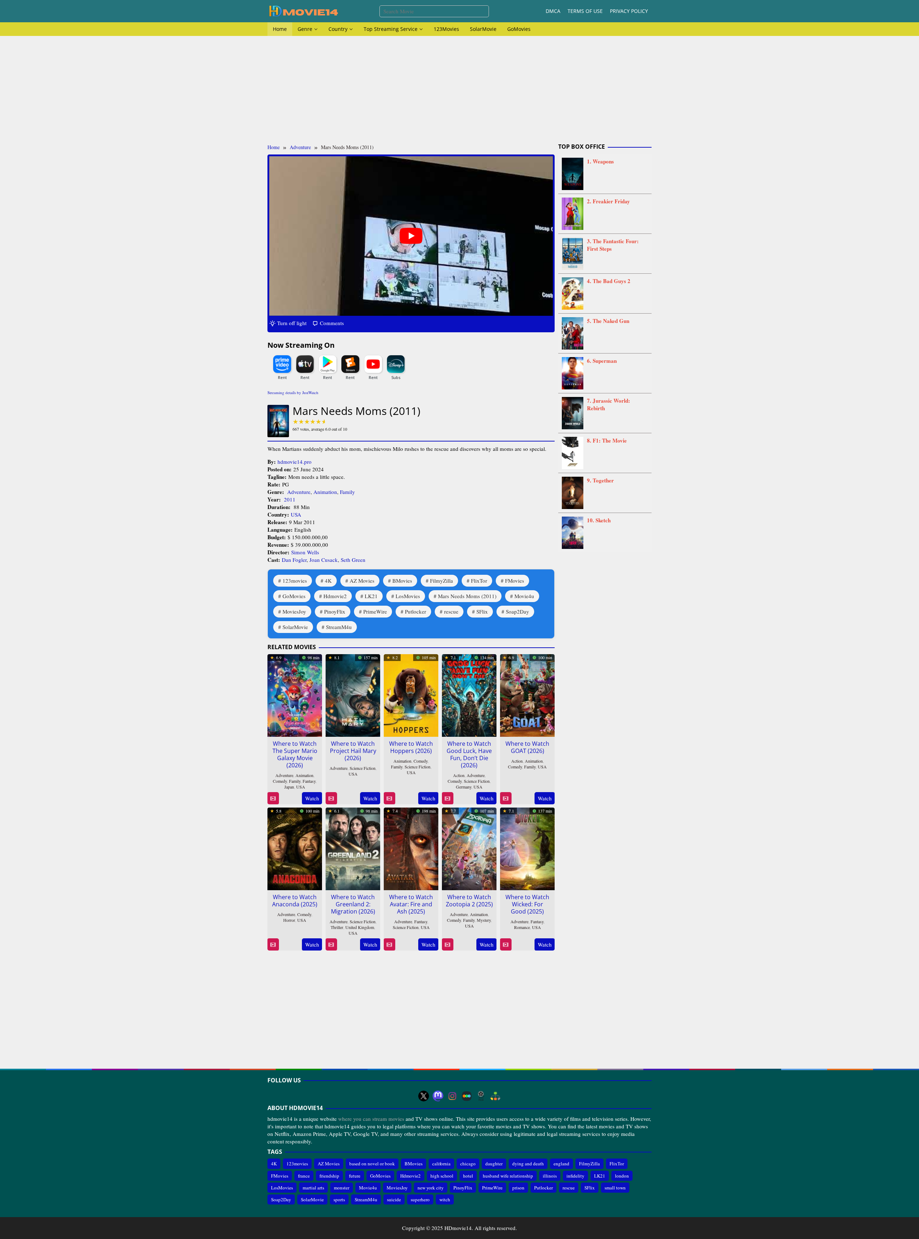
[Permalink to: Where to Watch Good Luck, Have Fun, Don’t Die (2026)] (469, 694)
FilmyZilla (441, 580)
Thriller (337, 927)
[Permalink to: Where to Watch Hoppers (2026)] (411, 694)
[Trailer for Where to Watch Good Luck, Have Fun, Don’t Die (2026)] (447, 798)
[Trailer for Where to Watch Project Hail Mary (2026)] (331, 798)
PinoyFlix (334, 611)
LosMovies (408, 596)
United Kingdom (359, 927)
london (622, 1176)
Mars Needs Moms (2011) (467, 596)
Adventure (299, 491)
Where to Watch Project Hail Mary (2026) (353, 751)
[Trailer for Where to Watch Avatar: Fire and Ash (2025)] (389, 944)
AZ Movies (362, 580)
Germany (463, 787)
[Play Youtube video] (411, 236)
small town (615, 1187)
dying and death (528, 1163)
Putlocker (415, 611)
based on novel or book (372, 1163)
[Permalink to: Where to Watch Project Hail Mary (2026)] (353, 694)
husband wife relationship (508, 1176)
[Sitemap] (495, 1096)
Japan (289, 787)
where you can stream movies (371, 1118)
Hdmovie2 (335, 596)
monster (341, 1187)
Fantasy (309, 781)
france (304, 1176)
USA (296, 514)
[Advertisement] (459, 90)
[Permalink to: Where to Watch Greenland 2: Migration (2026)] (353, 847)
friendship (329, 1176)
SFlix (482, 611)
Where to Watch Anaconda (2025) (294, 900)
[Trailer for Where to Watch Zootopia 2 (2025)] (447, 944)
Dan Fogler (294, 559)
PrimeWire (375, 611)
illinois (550, 1176)
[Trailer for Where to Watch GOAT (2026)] (506, 798)
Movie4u (524, 596)
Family (347, 491)
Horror (289, 920)
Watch (312, 798)
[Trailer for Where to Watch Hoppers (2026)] (389, 798)
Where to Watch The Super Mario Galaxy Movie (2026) (294, 754)
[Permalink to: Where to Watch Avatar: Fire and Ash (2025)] (411, 847)
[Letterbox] (466, 1096)
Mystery (484, 920)
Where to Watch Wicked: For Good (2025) (527, 904)
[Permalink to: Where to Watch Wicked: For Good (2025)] (527, 847)
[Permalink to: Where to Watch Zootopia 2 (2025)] (469, 847)
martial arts (313, 1187)
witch (444, 1199)
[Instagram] (452, 1096)
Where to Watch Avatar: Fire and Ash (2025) (411, 904)
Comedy (280, 781)
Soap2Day (517, 611)
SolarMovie (295, 626)
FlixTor (479, 580)
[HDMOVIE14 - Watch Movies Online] (303, 10)
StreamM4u (339, 626)
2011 (289, 499)
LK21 (371, 596)
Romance (522, 927)
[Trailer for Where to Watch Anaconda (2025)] (273, 944)
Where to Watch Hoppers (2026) (411, 747)
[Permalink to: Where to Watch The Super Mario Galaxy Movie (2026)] (294, 694)
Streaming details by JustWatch (292, 392)
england (561, 1163)
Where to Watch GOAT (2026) (527, 747)
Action (459, 775)
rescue (451, 611)
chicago (468, 1163)
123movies (295, 580)
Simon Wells (305, 552)
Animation (325, 491)
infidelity (575, 1176)
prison (518, 1187)
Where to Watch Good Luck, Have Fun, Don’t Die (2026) (469, 754)
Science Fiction (362, 768)
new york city (430, 1187)
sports (339, 1199)
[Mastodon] (438, 1096)
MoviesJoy (294, 611)
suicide (394, 1199)
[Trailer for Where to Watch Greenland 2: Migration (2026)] (331, 944)
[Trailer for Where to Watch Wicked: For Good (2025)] (506, 944)
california (441, 1163)
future (354, 1176)
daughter (494, 1163)
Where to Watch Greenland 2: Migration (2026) (353, 904)
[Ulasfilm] (481, 1096)
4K (328, 580)
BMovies (402, 580)
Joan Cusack (323, 559)
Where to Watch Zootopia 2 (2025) (469, 900)
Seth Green (353, 559)
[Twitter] (423, 1096)
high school (441, 1176)
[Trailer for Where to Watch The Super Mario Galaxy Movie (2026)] (273, 798)
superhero (420, 1199)
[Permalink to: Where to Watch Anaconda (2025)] (294, 847)
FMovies (514, 580)
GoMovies (294, 596)
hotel (468, 1176)
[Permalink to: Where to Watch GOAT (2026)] (527, 694)
